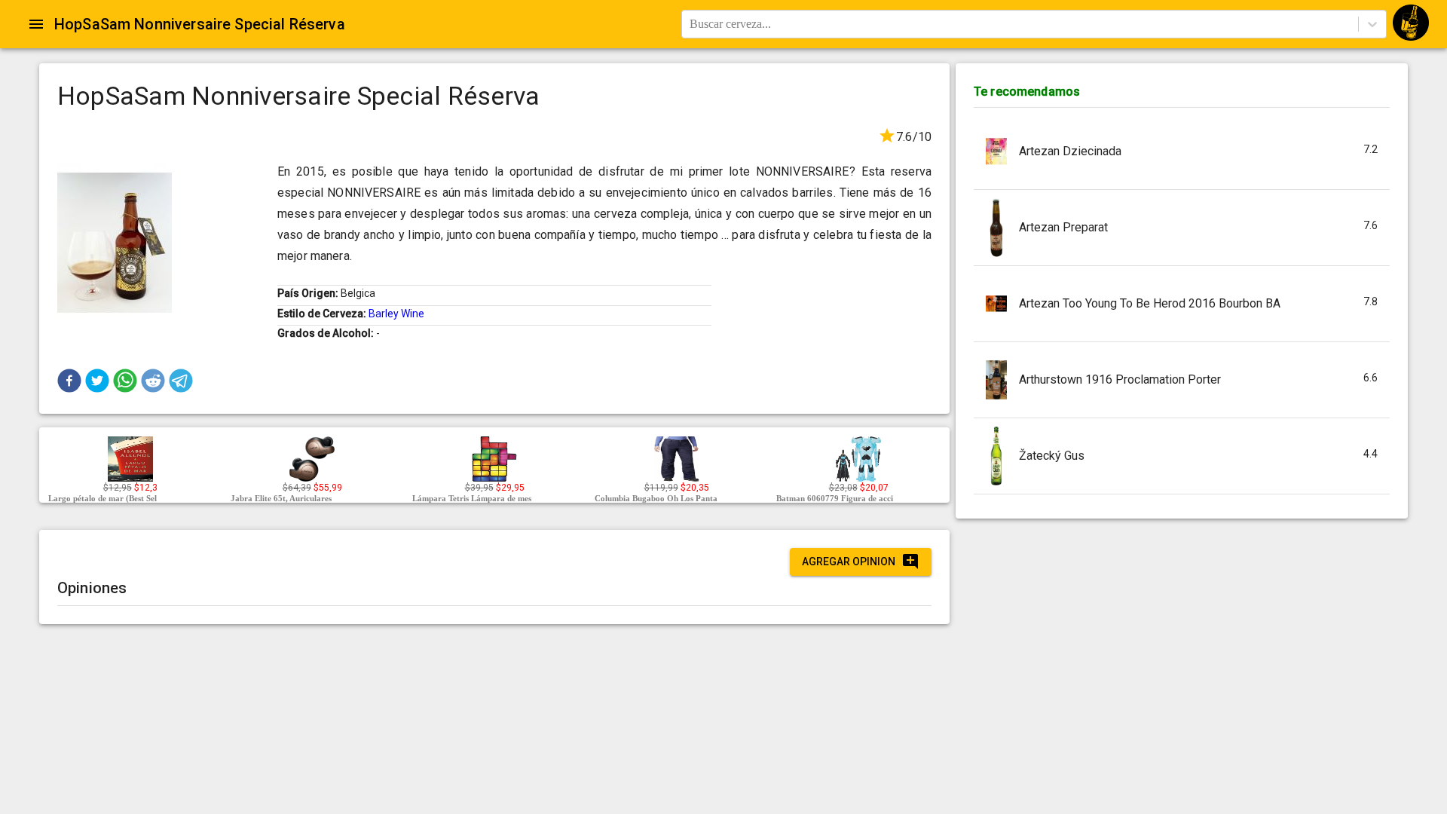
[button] (69, 381)
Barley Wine (396, 314)
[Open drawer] (36, 24)
